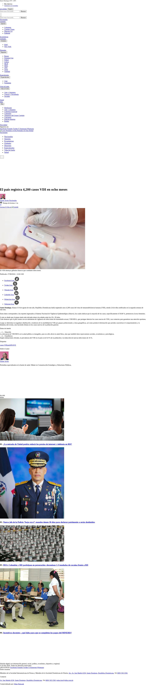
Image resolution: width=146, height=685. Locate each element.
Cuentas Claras (9, 29)
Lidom (6, 62)
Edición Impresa (9, 119)
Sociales (7, 96)
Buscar (23, 11)
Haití (6, 45)
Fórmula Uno (8, 58)
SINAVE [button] (13, 345)
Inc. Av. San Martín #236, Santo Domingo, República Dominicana (91, 673)
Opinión (3, 21)
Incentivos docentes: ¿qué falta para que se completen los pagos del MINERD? (37, 633)
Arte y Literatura (9, 92)
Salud (2, 100)
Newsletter (3, 125)
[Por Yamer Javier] (2, 198)
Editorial (7, 33)
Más (1, 102)
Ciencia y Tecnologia (11, 94)
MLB (6, 64)
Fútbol (6, 60)
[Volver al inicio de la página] (2, 157)
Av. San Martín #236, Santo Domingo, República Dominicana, (21, 680)
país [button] (8, 345)
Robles (6, 121)
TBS (5, 68)
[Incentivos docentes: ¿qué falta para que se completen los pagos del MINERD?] (73, 599)
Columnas (7, 27)
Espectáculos (4, 75)
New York (7, 46)
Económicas (4, 37)
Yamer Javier (4, 200)
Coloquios (7, 113)
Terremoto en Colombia (11, 5)
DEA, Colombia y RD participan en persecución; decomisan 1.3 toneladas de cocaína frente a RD (45, 565)
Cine (5, 81)
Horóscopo (8, 108)
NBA (6, 66)
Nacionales (3, 20)
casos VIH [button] (3, 345)
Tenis (6, 69)
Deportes (3, 50)
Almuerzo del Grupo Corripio (14, 115)
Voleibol (7, 71)
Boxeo (6, 56)
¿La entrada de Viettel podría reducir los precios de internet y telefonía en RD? (37, 444)
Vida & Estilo (4, 86)
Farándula (7, 83)
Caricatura (7, 117)
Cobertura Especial (10, 112)
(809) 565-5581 (122, 673)
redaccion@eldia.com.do (64, 680)
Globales (3, 39)
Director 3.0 (8, 31)
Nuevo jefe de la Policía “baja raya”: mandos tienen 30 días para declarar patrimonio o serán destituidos (49, 522)
